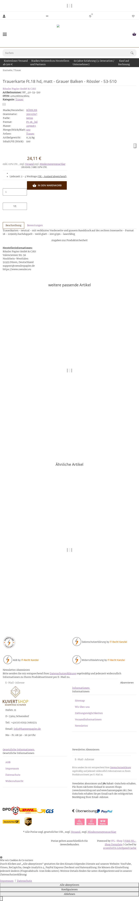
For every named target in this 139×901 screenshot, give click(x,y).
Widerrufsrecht (14, 781)
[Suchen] (133, 53)
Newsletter (81, 725)
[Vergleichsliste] (90, 16)
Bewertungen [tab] (35, 225)
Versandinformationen (88, 719)
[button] (47, 16)
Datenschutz (12, 774)
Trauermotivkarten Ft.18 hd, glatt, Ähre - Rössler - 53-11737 (69, 617)
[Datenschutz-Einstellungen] (1, 898)
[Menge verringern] (15, 184)
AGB (7, 762)
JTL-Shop (117, 840)
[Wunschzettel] (133, 16)
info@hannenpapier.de (27, 728)
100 (28, 129)
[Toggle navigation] (5, 34)
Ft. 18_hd (31, 121)
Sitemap (80, 700)
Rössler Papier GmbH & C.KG (19, 88)
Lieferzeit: (38, 176)
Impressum (12, 768)
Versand (29, 164)
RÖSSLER (31, 110)
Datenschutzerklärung (63, 673)
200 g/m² (31, 114)
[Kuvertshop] (69, 34)
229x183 (31, 125)
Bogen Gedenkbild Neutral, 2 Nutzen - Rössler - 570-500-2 (70, 438)
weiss (29, 118)
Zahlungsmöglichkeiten (89, 713)
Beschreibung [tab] (13, 225)
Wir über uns (82, 706)
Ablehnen (69, 894)
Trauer (19, 99)
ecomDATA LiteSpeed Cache (119, 848)
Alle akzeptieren (69, 884)
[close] (135, 145)
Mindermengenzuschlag (52, 164)
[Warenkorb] (134, 34)
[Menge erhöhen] (15, 199)
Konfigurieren (69, 889)
